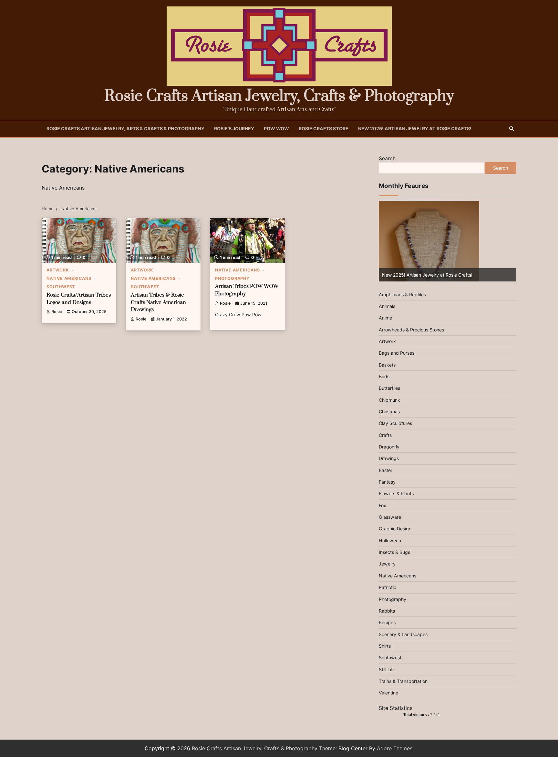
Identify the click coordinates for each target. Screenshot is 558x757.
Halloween (390, 540)
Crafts (385, 435)
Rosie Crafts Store (323, 128)
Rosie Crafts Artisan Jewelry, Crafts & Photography (279, 96)
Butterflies (389, 388)
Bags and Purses (396, 353)
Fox (382, 505)
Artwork (57, 270)
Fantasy (387, 482)
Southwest (60, 286)
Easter (385, 470)
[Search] (511, 128)
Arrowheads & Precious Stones (411, 329)
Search (387, 158)
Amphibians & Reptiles (402, 294)
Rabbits (387, 611)
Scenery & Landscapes (403, 634)
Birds (384, 376)
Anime (385, 317)
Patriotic (387, 587)
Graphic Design (395, 528)
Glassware (390, 517)
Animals (387, 306)
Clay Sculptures (395, 423)
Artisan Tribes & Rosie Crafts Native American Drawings (158, 302)
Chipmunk (389, 400)
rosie (56, 311)
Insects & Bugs (394, 552)
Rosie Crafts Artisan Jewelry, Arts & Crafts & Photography (125, 128)
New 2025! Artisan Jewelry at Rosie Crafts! (414, 128)
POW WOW (276, 128)
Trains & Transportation (403, 681)
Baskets (387, 365)
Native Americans (68, 278)
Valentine (388, 692)
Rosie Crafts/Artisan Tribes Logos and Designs (78, 299)
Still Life (387, 669)
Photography (232, 278)
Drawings (389, 458)
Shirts (385, 646)
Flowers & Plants (396, 493)
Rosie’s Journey (234, 128)
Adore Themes (394, 748)
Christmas (389, 411)
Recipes (387, 622)
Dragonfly (389, 446)
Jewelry (387, 563)
